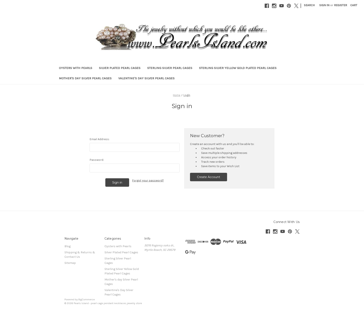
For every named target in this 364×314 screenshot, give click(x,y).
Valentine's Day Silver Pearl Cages (146, 78)
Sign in (324, 5)
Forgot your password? (148, 180)
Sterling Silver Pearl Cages (169, 68)
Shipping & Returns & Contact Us (79, 255)
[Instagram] (274, 6)
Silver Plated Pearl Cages (120, 68)
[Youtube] (281, 6)
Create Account (208, 177)
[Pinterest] (289, 6)
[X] (296, 6)
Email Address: (100, 139)
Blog (67, 246)
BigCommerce (86, 299)
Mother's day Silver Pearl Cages (85, 78)
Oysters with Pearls (75, 68)
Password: (97, 160)
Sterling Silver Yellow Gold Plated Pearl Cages (238, 68)
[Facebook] (267, 6)
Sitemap (70, 263)
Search (309, 5)
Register (340, 5)
